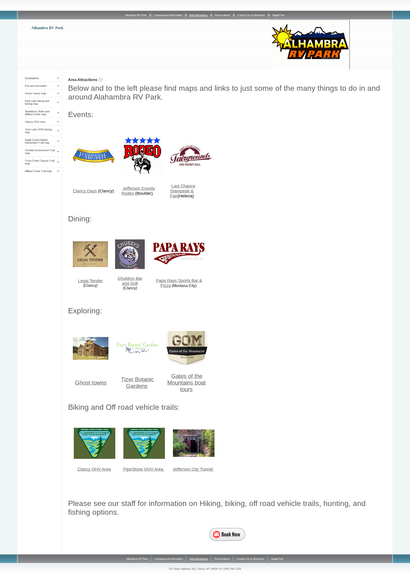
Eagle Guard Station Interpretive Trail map (37, 141)
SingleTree (278, 15)
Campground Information (168, 15)
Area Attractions (198, 15)
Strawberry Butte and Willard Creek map (37, 113)
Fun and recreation (36, 85)
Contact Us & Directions (251, 15)
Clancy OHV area (35, 121)
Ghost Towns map (35, 93)
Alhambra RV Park (136, 15)
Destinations (32, 78)
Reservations (222, 15)
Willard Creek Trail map (38, 171)
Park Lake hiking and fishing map (37, 102)
